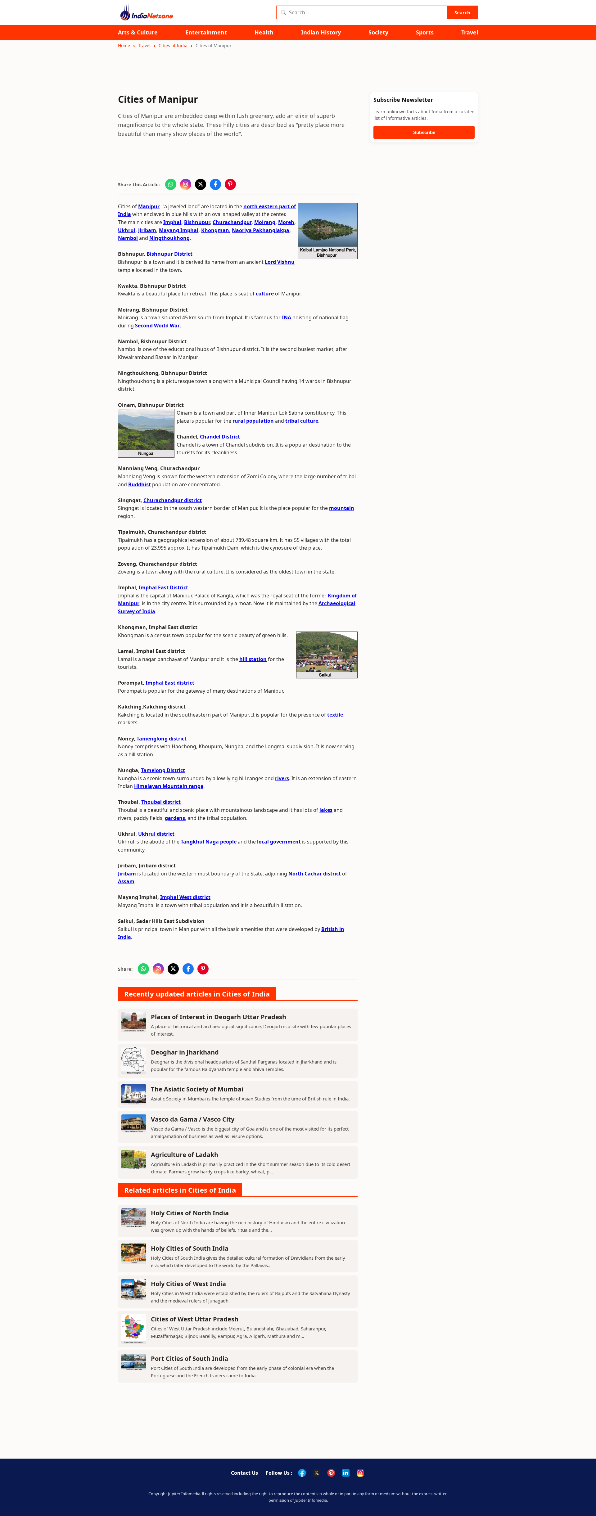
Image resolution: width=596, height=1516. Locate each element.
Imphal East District (163, 587)
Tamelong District (163, 770)
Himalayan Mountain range (168, 786)
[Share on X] (200, 184)
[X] (317, 1473)
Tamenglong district (162, 738)
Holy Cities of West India (188, 1284)
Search (462, 12)
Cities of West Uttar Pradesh (194, 1319)
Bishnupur (197, 222)
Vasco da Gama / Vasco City (192, 1119)
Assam (126, 881)
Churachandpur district (172, 500)
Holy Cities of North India (190, 1213)
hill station (253, 659)
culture (265, 293)
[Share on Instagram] (185, 184)
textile (335, 714)
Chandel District (220, 436)
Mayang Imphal (178, 230)
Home (124, 45)
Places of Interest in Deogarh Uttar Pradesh (218, 1017)
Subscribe (424, 132)
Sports (425, 32)
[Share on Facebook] (215, 184)
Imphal (172, 222)
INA (286, 317)
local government (279, 841)
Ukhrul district (156, 833)
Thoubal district (161, 801)
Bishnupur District (169, 253)
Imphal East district (170, 682)
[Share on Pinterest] (230, 184)
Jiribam (147, 230)
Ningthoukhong (169, 238)
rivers (282, 778)
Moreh (286, 222)
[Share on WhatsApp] (170, 184)
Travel (469, 32)
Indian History (321, 32)
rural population (253, 420)
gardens (175, 818)
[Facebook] (302, 1473)
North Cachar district (314, 873)
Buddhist (139, 484)
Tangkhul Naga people (209, 841)
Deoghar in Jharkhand (185, 1052)
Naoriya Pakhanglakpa (260, 230)
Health (264, 32)
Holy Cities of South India (189, 1248)
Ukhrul (126, 230)
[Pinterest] (331, 1473)
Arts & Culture (138, 32)
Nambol (128, 238)
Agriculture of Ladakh (184, 1154)
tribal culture (301, 420)
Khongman (215, 230)
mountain (341, 508)
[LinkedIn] (346, 1473)
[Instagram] (360, 1473)
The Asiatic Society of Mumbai (197, 1089)
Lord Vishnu (280, 262)
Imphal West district (185, 897)
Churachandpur (232, 222)
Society (378, 32)
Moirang (264, 222)
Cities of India (173, 45)
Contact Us (244, 1472)
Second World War (157, 325)
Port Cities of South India (189, 1358)
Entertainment (206, 32)
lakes (325, 810)
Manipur (149, 206)
